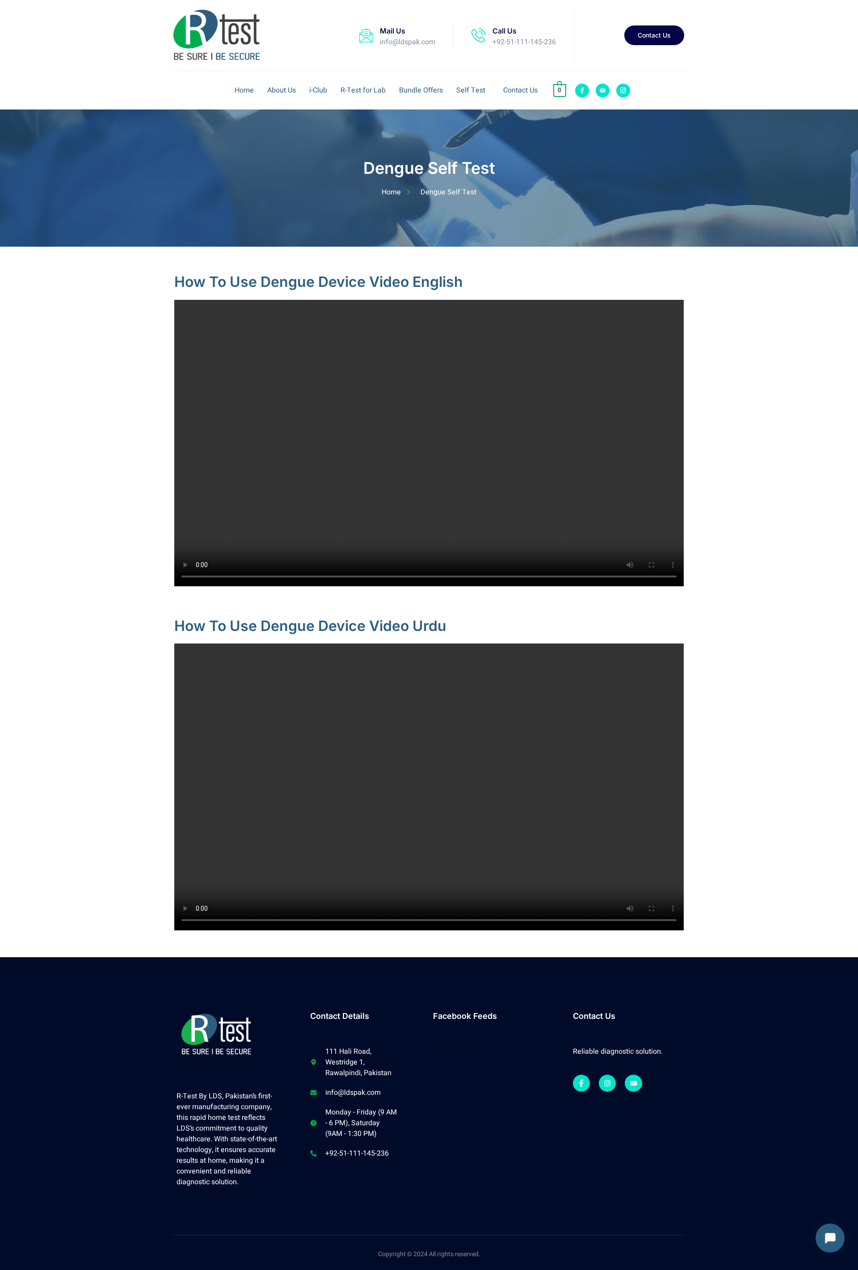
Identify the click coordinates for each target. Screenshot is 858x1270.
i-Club (318, 90)
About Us (281, 90)
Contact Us (520, 90)
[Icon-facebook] (582, 90)
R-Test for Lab (363, 90)
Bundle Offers (421, 90)
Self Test (470, 90)
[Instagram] (607, 1083)
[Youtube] (603, 90)
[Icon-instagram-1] (623, 90)
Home (244, 90)
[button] (473, 90)
